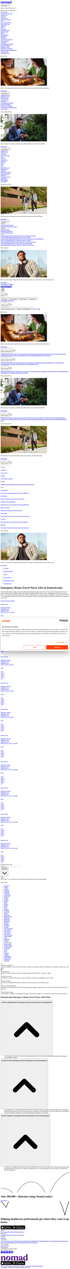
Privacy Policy (5, 1266)
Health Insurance (5, 229)
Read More (4, 91)
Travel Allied (4, 93)
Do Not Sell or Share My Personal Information (30, 1266)
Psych (2, 33)
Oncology (3, 29)
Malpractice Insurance (7, 231)
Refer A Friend (15, 1232)
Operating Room (5, 30)
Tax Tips (16, 243)
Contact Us (7, 225)
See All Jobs (4, 12)
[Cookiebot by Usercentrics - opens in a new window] (60, 620)
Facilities (3, 1238)
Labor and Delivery (6, 22)
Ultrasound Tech (5, 53)
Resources (4, 222)
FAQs (2, 1235)
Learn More (4, 109)
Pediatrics (3, 171)
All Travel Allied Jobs (6, 39)
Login (12, 284)
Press (9, 1232)
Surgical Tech (4, 51)
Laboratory (4, 42)
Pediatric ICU (4, 32)
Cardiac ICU (4, 15)
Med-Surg (3, 25)
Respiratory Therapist (6, 48)
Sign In (7, 1245)
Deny (34, 647)
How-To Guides (16, 240)
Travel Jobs (4, 5)
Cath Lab (3, 16)
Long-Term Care (5, 24)
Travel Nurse (4, 149)
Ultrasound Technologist (30, 1242)
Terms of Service (13, 1266)
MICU (2, 27)
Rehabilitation (4, 35)
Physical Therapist (6, 45)
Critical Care (4, 18)
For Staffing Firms (6, 284)
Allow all (57, 647)
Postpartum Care (5, 168)
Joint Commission (19, 1235)
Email (3, 866)
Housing (17, 245)
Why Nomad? (4, 1232)
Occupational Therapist (7, 44)
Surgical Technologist (18, 1242)
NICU (2, 157)
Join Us (3, 1245)
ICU (2, 21)
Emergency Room (5, 19)
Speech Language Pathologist (9, 50)
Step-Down (4, 36)
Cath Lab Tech (5, 41)
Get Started (15, 237)
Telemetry (3, 38)
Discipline (4, 868)
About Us (21, 1232)
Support (9, 226)
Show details (61, 642)
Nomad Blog (18, 236)
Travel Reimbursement (7, 232)
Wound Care (4, 169)
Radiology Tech (5, 47)
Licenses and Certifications (22, 239)
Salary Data (18, 242)
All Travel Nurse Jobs (6, 13)
